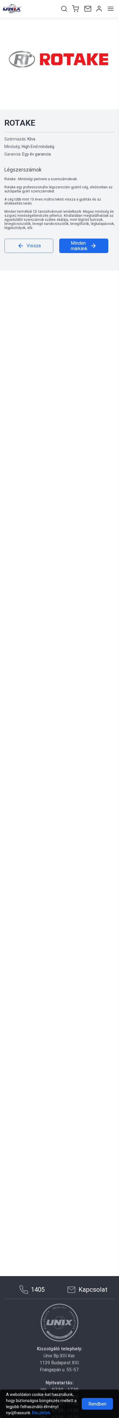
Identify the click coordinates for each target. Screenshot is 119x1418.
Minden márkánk (79, 245)
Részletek (41, 1412)
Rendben (97, 1404)
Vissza (34, 245)
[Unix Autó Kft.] (59, 1322)
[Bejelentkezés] (98, 8)
